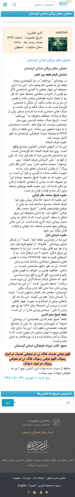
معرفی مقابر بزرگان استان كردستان (48, 60)
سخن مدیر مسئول (56, 478)
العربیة (32, 486)
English (22, 486)
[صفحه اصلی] (47, 492)
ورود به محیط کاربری (49, 486)
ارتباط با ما (39, 478)
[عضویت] (34, 492)
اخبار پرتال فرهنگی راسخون (37, 432)
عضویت (16, 478)
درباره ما (27, 478)
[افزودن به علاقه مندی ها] (28, 492)
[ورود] (41, 492)
